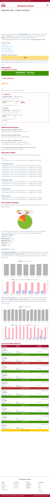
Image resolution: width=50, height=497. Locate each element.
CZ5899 (12, 176)
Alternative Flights (5, 48)
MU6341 (12, 185)
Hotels (27, 482)
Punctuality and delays (6, 50)
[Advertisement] (25, 23)
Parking (28, 486)
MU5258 (12, 183)
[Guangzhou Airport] (3, 5)
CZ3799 (12, 174)
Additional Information (6, 46)
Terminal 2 (16, 486)
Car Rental (28, 484)
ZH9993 (12, 197)
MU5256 (12, 181)
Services (28, 487)
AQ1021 (11, 160)
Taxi (39, 486)
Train (39, 489)
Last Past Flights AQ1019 (7, 51)
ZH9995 (12, 199)
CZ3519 (11, 167)
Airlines (3, 487)
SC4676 (12, 190)
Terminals (16, 482)
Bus (39, 484)
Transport (40, 482)
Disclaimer (14, 495)
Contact (18, 495)
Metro (39, 487)
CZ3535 (12, 169)
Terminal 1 (16, 484)
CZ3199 (11, 165)
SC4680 (12, 192)
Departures (4, 486)
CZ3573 (12, 171)
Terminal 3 (16, 487)
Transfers (40, 491)
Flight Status (4, 44)
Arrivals (3, 484)
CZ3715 (11, 172)
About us (22, 495)
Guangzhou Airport (25, 6)
